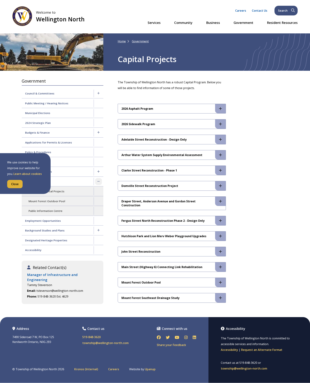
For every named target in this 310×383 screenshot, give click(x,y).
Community (183, 23)
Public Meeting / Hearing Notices (46, 103)
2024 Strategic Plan (38, 123)
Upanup (150, 369)
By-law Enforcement (38, 171)
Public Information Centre (45, 211)
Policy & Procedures (38, 152)
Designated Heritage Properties (46, 240)
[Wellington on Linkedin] (194, 337)
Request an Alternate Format (261, 350)
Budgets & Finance (37, 132)
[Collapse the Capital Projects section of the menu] (98, 181)
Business (213, 23)
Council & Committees (39, 93)
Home (122, 41)
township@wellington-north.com (105, 343)
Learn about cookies (27, 174)
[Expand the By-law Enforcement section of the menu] (98, 171)
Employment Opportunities (43, 220)
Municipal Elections (37, 113)
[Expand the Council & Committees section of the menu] (98, 93)
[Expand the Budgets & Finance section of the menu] (98, 132)
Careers (240, 11)
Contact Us (259, 11)
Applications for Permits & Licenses (48, 142)
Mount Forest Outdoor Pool (47, 201)
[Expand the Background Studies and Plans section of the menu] (98, 230)
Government (243, 23)
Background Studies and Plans (45, 230)
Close (15, 184)
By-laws (30, 162)
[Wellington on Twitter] (168, 337)
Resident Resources (282, 23)
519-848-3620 (91, 337)
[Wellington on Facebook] (159, 337)
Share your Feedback (171, 345)
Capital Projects (35, 181)
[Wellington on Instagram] (186, 337)
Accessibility (33, 250)
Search (283, 11)
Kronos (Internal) (86, 369)
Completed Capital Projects (46, 191)
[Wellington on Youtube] (177, 337)
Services (154, 23)
